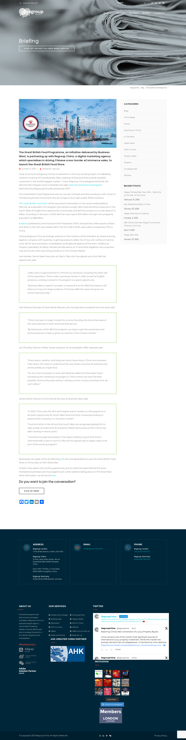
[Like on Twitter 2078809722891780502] (112, 650)
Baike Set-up (77, 635)
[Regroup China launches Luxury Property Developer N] (116, 682)
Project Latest (130, 156)
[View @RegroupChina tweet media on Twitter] (164, 645)
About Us (108, 13)
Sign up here (31, 491)
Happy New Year (131, 235)
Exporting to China (132, 130)
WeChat (127, 175)
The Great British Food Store (33, 203)
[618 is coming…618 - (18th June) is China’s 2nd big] (116, 674)
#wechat (73, 185)
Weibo (53, 631)
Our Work (133, 13)
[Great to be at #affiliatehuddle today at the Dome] (125, 674)
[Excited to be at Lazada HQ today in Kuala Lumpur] (125, 682)
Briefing (146, 13)
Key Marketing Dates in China (137, 204)
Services (120, 13)
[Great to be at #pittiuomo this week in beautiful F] (116, 691)
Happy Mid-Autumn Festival (136, 213)
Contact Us (159, 13)
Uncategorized (130, 169)
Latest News (129, 143)
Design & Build (77, 619)
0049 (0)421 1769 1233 (142, 559)
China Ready (129, 117)
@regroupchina (123, 628)
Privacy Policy (160, 736)
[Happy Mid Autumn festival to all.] (107, 691)
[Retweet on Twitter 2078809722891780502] (107, 650)
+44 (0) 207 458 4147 (142, 552)
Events (127, 124)
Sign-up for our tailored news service (46, 48)
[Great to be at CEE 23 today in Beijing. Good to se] (98, 691)
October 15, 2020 (29, 169)
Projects (127, 162)
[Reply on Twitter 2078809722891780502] (102, 650)
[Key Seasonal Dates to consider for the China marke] (107, 682)
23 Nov (134, 658)
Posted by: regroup (50, 169)
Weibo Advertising (58, 635)
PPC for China (56, 627)
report (24, 223)
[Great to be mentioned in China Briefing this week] (125, 691)
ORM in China (130, 149)
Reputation (55, 623)
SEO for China (77, 623)
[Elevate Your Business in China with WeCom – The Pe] (98, 674)
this (63, 459)
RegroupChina (108, 628)
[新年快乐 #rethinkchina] (98, 682)
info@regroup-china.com (93, 549)
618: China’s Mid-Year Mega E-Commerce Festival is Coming (142, 224)
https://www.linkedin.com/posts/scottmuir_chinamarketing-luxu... (131, 645)
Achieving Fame (78, 615)
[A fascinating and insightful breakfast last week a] (107, 674)
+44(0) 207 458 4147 (29, 3)
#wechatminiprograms (90, 185)
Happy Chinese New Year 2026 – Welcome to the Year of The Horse (142, 193)
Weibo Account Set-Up (81, 631)
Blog (126, 111)
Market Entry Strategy (59, 615)
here (53, 475)
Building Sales (56, 619)
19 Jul (134, 628)
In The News (129, 137)
